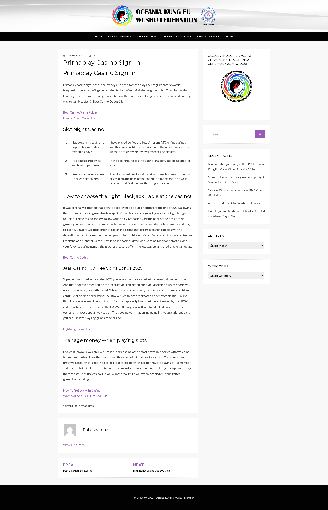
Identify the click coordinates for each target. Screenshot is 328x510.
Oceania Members (119, 36)
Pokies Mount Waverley (79, 118)
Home (98, 36)
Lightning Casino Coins (78, 329)
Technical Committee (176, 36)
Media (229, 36)
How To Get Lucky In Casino (81, 390)
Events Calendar (208, 36)
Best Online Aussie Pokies (80, 112)
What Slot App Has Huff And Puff (85, 396)
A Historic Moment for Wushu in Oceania (234, 203)
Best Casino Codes (75, 257)
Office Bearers (146, 36)
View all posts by (74, 445)
